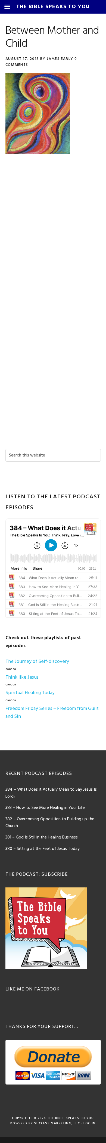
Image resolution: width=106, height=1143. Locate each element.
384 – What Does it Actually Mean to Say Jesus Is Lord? (51, 793)
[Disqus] (53, 236)
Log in (89, 1123)
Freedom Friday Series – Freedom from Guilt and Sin (52, 712)
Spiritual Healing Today (30, 693)
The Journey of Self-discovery (37, 662)
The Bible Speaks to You (70, 1118)
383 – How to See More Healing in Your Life (45, 807)
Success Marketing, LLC (57, 1123)
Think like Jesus (22, 677)
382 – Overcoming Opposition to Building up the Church (49, 823)
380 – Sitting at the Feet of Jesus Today (42, 848)
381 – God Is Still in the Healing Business (41, 837)
